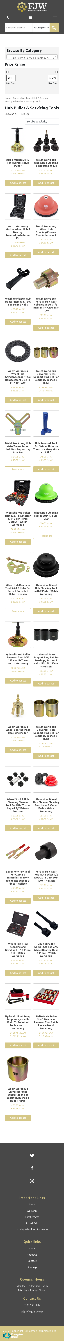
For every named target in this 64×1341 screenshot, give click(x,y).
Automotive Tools (22, 98)
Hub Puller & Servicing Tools (27, 101)
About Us (32, 1254)
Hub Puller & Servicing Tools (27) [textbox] (31, 58)
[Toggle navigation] (55, 18)
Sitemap (32, 1267)
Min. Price (11, 83)
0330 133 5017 (32, 1305)
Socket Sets (32, 1223)
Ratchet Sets (32, 1217)
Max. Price (53, 83)
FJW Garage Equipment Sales (40, 1330)
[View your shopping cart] (30, 18)
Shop (32, 1204)
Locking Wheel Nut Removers (32, 1229)
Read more (18, 469)
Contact (32, 1260)
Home (8, 98)
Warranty (32, 1210)
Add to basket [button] (18, 183)
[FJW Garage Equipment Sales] (32, 6)
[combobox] (31, 56)
